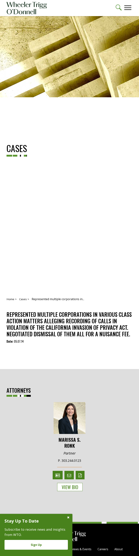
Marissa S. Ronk (69, 442)
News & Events (81, 549)
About (118, 549)
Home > (12, 299)
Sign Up (36, 545)
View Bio (70, 487)
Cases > (24, 299)
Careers (103, 549)
